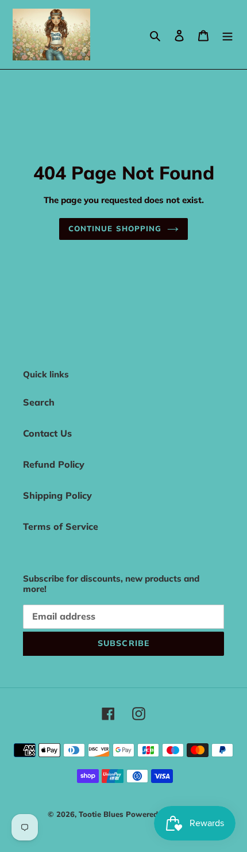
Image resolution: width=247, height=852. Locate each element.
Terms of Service (60, 526)
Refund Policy (53, 464)
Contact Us (47, 433)
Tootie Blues (102, 814)
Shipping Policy (57, 495)
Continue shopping (114, 228)
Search (39, 402)
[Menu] (227, 34)
